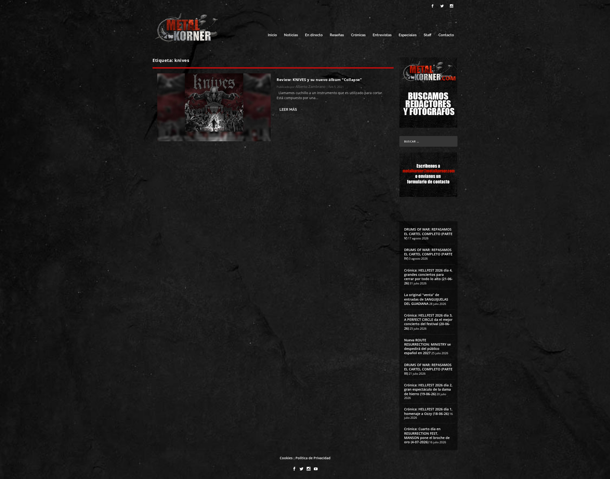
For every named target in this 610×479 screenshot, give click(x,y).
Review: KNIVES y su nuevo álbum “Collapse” (319, 79)
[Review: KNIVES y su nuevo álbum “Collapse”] (214, 107)
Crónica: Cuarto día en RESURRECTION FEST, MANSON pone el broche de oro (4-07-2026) (427, 435)
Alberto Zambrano (310, 86)
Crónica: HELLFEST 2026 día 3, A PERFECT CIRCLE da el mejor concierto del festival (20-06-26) (428, 322)
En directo (314, 35)
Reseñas (337, 35)
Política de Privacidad (312, 458)
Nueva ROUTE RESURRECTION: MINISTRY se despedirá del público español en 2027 (427, 346)
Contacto (446, 35)
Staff (427, 35)
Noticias (291, 35)
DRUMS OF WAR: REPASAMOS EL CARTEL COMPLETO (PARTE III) (428, 369)
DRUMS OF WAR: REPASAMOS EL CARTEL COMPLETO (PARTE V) (428, 233)
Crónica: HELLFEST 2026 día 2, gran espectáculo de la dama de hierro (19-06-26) (428, 389)
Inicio (272, 35)
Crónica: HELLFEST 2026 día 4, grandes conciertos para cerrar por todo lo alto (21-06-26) (428, 277)
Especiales (408, 35)
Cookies (286, 458)
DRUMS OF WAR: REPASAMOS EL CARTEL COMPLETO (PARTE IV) (428, 254)
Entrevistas (382, 35)
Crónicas (358, 35)
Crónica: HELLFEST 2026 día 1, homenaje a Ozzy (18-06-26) (428, 411)
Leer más (288, 109)
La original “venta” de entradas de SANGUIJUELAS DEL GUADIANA (426, 299)
